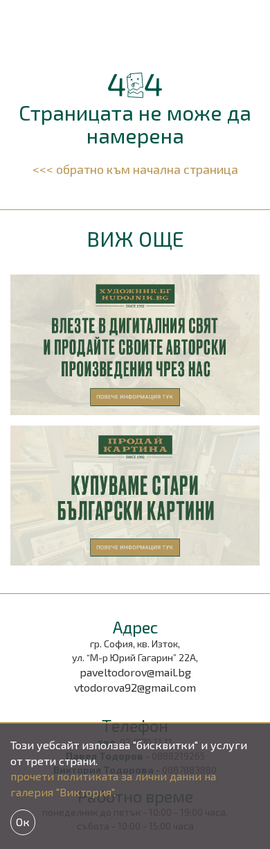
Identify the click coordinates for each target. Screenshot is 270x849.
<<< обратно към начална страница (135, 169)
